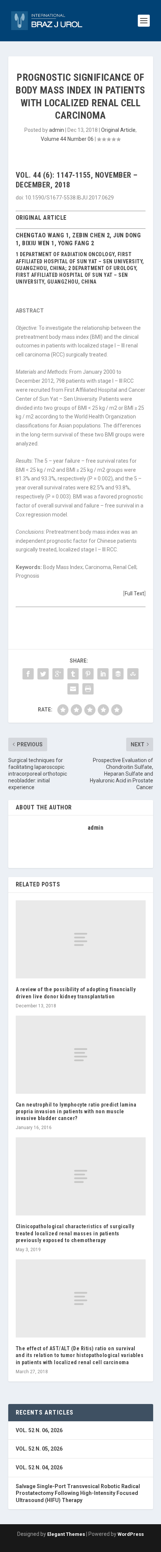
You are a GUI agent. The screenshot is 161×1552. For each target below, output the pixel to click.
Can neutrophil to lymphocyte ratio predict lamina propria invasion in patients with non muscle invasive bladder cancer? (76, 1111)
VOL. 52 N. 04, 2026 (39, 1467)
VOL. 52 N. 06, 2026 (39, 1430)
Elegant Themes (66, 1534)
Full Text (134, 593)
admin (56, 130)
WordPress (131, 1534)
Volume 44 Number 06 (67, 139)
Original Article (118, 130)
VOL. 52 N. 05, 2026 (39, 1449)
